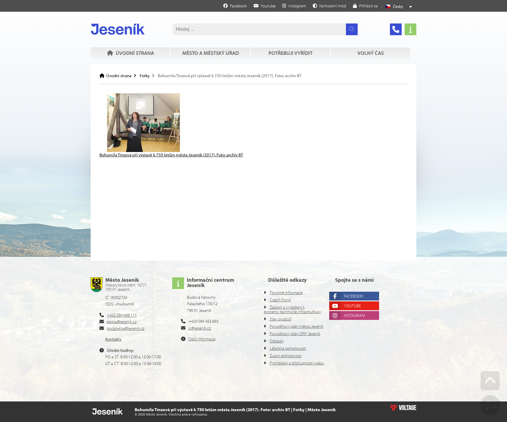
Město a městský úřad (210, 53)
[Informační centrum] (410, 29)
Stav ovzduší (281, 319)
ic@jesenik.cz (199, 328)
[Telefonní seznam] (396, 29)
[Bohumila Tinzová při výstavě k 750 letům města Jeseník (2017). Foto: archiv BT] (143, 150)
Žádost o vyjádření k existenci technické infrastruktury (292, 309)
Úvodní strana (118, 29)
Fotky (145, 75)
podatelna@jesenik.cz (125, 328)
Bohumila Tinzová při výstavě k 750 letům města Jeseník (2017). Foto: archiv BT (171, 155)
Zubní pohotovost (286, 355)
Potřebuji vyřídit (290, 53)
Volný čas (370, 53)
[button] (329, 5)
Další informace (201, 339)
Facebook (353, 296)
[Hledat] (352, 29)
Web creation (403, 407)
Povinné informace (286, 292)
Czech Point (280, 300)
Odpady (277, 341)
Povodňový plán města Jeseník (296, 326)
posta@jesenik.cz (121, 321)
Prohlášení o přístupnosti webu (297, 363)
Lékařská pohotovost (288, 348)
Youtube (352, 305)
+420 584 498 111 (122, 315)
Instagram (354, 315)
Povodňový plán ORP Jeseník (295, 333)
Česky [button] (398, 6)
